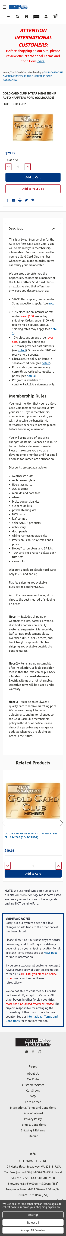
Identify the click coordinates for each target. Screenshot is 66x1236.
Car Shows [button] (33, 1090)
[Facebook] (7, 200)
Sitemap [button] (33, 1136)
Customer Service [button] (33, 1085)
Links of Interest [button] (33, 1113)
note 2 (46, 363)
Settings (33, 1215)
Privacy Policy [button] (33, 1119)
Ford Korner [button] (33, 1102)
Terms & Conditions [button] (33, 1124)
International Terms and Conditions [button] (33, 1107)
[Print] (20, 200)
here (41, 61)
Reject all (33, 1222)
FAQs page (50, 952)
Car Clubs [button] (33, 1079)
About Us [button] (33, 1073)
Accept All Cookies (33, 1230)
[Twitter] (26, 200)
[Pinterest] (32, 200)
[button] (36, 16)
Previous (3, 823)
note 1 (22, 350)
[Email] (13, 200)
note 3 (31, 375)
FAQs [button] (33, 1096)
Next (61, 823)
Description (17, 228)
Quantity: (11, 160)
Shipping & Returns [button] (33, 1130)
